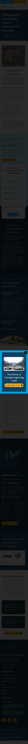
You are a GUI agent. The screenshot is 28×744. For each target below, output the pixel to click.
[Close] (25, 352)
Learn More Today (13, 385)
